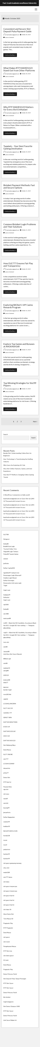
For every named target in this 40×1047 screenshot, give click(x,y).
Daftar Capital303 (9, 568)
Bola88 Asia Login (9, 546)
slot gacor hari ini (8, 895)
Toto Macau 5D (8, 919)
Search (5, 434)
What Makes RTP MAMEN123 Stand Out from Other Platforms (19, 69)
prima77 (6, 773)
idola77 (5, 682)
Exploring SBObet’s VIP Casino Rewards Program (18, 306)
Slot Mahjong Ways (9, 745)
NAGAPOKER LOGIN (10, 831)
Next (34, 421)
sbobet (5, 559)
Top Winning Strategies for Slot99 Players (19, 384)
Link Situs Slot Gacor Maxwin (12, 654)
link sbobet (6, 997)
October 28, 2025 (26, 73)
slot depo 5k (7, 909)
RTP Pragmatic (8, 928)
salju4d (5, 699)
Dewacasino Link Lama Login (12, 583)
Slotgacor (6, 539)
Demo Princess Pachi (10, 974)
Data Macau (7, 750)
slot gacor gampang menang (12, 863)
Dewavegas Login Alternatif (12, 575)
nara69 (5, 798)
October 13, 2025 (26, 389)
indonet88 (6, 680)
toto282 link (7, 694)
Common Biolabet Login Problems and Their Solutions (19, 225)
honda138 (6, 835)
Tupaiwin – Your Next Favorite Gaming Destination (17, 147)
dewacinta (6, 768)
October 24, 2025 (26, 152)
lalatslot (6, 687)
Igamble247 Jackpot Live (11, 573)
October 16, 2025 (26, 310)
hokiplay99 (6, 595)
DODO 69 (6, 727)
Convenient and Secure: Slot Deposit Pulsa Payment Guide (17, 30)
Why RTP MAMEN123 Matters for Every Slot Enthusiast (18, 108)
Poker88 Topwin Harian (10, 554)
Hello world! (26, 495)
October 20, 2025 (26, 269)
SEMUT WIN (7, 717)
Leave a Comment (9, 37)
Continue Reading (11, 55)
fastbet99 (6, 854)
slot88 (5, 647)
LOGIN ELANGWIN (9, 703)
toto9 (5, 845)
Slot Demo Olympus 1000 (11, 1006)
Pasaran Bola (7, 787)
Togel (5, 585)
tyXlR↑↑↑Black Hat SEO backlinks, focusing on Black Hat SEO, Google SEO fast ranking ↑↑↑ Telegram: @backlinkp (19, 625)
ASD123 (6, 675)
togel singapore (8, 1002)
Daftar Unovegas (8, 580)
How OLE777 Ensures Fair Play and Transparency (18, 264)
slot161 (5, 803)
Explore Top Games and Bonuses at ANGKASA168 (18, 345)
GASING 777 (7, 713)
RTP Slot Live (7, 951)
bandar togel (7, 690)
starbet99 (6, 822)
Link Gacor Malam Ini (10, 1020)
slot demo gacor (8, 955)
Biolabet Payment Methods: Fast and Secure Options (19, 186)
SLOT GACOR (8, 708)
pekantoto (6, 849)
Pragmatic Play (8, 923)
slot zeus (6, 794)
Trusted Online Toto (10, 549)
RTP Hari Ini (7, 782)
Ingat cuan (6, 590)
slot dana (6, 882)
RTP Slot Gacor (8, 983)
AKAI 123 (6, 736)
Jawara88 (6, 651)
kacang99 (6, 808)
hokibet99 (6, 826)
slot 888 (6, 614)
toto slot (6, 642)
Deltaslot (6, 597)
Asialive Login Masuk (10, 578)
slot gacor (6, 937)
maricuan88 (7, 618)
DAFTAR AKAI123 (9, 740)
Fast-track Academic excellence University (20, 3)
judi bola (6, 563)
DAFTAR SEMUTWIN (10, 722)
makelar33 (6, 668)
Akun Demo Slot (8, 914)
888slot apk (7, 659)
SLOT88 (6, 534)
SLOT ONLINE (8, 754)
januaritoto (6, 812)
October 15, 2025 (26, 349)
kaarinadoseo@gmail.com (12, 34)
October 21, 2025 (26, 191)
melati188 (6, 872)
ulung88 (6, 670)
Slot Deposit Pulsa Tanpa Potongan (14, 979)
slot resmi (6, 942)
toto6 (5, 840)
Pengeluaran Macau (9, 946)
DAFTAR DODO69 (9, 731)
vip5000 (6, 604)
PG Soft (6, 960)
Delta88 (6, 544)
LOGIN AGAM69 (8, 763)
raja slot (5, 789)
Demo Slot (6, 777)
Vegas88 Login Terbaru (10, 551)
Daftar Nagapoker (9, 817)
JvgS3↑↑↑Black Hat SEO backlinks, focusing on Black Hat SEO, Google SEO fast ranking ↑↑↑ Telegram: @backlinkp (20, 635)
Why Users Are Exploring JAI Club (14, 465)
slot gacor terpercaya (10, 886)
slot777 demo (7, 877)
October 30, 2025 (26, 34)
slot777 (5, 759)
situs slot (6, 868)
